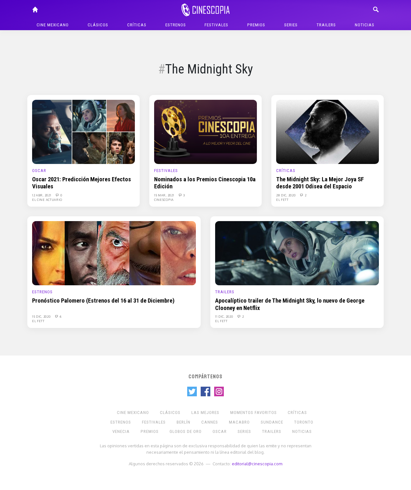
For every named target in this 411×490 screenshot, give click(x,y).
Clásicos (98, 24)
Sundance (272, 422)
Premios (256, 24)
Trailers (326, 24)
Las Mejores (205, 412)
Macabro (239, 422)
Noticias (364, 24)
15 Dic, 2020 (41, 316)
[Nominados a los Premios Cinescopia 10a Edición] (205, 131)
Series (291, 24)
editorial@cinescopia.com (257, 463)
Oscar (39, 170)
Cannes (209, 422)
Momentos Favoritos (253, 412)
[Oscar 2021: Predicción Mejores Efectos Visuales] (83, 131)
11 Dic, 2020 (224, 316)
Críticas (136, 24)
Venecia (121, 431)
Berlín (183, 422)
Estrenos (175, 24)
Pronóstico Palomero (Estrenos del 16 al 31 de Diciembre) (103, 300)
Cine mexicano (53, 24)
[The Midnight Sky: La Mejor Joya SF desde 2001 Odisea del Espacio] (327, 131)
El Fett (282, 200)
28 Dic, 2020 (286, 195)
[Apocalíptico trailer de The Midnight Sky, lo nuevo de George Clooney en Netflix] (297, 252)
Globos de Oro (186, 431)
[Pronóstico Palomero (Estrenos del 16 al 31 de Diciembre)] (114, 252)
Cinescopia (164, 200)
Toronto (303, 422)
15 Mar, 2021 (164, 195)
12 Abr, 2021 (42, 195)
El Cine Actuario (47, 200)
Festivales (216, 24)
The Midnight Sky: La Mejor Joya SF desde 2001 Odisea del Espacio (320, 183)
